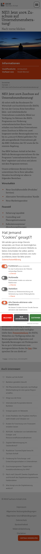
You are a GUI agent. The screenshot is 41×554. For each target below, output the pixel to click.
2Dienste (12, 284)
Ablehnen (7, 317)
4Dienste (12, 273)
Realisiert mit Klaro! (32, 323)
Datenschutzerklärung (11, 259)
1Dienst (11, 296)
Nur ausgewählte (21, 317)
